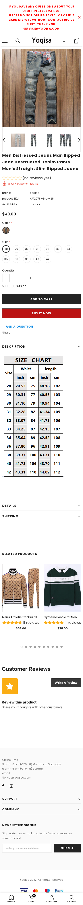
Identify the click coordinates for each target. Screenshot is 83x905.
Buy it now (41, 313)
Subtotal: (8, 286)
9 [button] (57, 647)
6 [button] (44, 647)
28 (6, 249)
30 (27, 249)
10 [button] (61, 647)
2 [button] (26, 647)
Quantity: (8, 270)
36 (16, 259)
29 (16, 249)
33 (58, 249)
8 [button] (53, 647)
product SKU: (10, 198)
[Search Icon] (17, 41)
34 (68, 249)
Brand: (6, 193)
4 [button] (35, 647)
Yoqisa (34, 193)
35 (6, 259)
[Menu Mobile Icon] (5, 40)
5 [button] (39, 647)
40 (37, 259)
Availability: (10, 204)
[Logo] (41, 40)
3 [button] (30, 647)
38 (26, 259)
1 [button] (22, 647)
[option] (41, 88)
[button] (26, 178)
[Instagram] (11, 786)
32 (47, 249)
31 (37, 249)
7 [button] (48, 647)
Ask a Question (19, 326)
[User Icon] (64, 41)
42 (47, 259)
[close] (79, 17)
